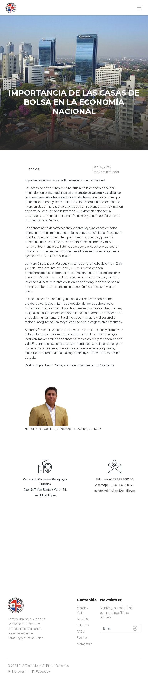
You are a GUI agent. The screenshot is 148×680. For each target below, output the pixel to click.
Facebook (42, 671)
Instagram (18, 671)
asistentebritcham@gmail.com (114, 490)
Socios (34, 169)
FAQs (80, 631)
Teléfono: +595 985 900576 (114, 479)
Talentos (83, 625)
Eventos (82, 638)
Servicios (83, 619)
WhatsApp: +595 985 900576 (114, 485)
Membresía (84, 644)
